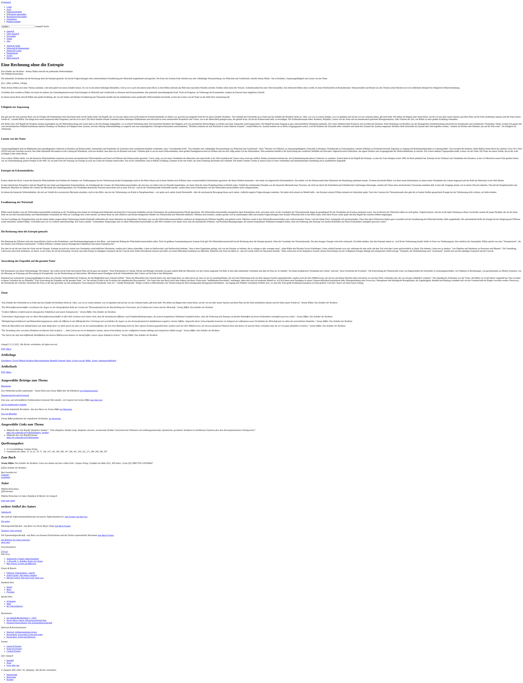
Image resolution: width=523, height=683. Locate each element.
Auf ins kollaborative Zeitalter (14, 404)
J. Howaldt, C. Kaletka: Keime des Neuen (25, 561)
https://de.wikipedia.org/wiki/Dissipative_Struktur (28, 432)
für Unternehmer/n (15, 606)
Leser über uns (13, 665)
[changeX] (6, 2)
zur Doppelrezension (89, 391)
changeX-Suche (42, 26)
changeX (10, 31)
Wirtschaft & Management (18, 48)
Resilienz (30, 360)
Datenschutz (12, 674)
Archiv (10, 55)
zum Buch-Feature (63, 526)
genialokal (5, 477)
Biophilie (54, 360)
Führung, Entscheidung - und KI (21, 573)
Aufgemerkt (6, 512)
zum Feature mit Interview (76, 517)
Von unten (5, 521)
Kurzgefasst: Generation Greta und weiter (25, 634)
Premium (10, 592)
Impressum (11, 677)
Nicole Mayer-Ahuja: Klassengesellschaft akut (26, 620)
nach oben (5, 542)
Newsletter (11, 36)
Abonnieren (12, 19)
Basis (9, 589)
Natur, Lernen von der (75, 360)
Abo (8, 41)
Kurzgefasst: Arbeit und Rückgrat (21, 637)
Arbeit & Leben (13, 46)
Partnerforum (12, 53)
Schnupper (11, 601)
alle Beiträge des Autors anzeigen (15, 540)
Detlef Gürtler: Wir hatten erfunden (22, 575)
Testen (9, 38)
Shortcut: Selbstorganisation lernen (22, 632)
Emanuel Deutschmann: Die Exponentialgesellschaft (29, 623)
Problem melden (14, 21)
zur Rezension (66, 409)
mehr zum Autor (8, 500)
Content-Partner (14, 651)
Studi (9, 604)
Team (9, 663)
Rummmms (6, 386)
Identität (10, 660)
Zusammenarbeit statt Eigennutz (15, 395)
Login (9, 7)
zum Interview (96, 400)
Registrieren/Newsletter (17, 17)
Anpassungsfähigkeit (107, 360)
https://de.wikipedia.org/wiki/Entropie (23, 437)
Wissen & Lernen (14, 50)
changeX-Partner (14, 646)
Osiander (5, 475)
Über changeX (13, 34)
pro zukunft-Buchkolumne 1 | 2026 (21, 618)
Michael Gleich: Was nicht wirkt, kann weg (25, 578)
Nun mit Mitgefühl (9, 414)
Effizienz (22, 360)
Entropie (62, 360)
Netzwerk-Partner (14, 649)
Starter (9, 587)
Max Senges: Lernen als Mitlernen (21, 563)
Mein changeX (13, 58)
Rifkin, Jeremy (92, 360)
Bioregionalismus (41, 360)
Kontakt (10, 679)
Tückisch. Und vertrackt (11, 530)
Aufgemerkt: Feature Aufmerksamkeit (23, 559)
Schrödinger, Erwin (9, 360)
